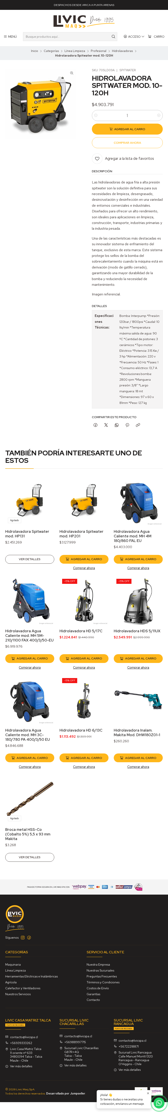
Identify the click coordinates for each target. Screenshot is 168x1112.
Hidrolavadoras (122, 51)
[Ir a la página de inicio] (84, 21)
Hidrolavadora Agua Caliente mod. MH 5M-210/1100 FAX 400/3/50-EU (29, 636)
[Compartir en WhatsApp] (116, 425)
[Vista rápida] (46, 507)
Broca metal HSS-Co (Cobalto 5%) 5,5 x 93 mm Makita (27, 834)
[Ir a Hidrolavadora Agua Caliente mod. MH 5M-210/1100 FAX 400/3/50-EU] (29, 600)
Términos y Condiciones (103, 982)
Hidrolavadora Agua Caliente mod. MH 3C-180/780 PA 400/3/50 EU (27, 735)
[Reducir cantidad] (96, 115)
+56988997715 (75, 1042)
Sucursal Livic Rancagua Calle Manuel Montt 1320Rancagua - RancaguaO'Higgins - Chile (136, 1058)
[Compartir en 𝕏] (106, 425)
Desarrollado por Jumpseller (65, 1093)
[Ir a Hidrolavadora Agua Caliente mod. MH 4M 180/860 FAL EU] (138, 501)
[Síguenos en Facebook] (29, 937)
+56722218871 (129, 1046)
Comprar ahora (84, 568)
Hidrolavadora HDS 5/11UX (137, 631)
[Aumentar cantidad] (159, 115)
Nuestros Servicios (18, 994)
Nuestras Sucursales (100, 970)
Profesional (98, 51)
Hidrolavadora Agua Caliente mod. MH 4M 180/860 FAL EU (132, 536)
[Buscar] (113, 36)
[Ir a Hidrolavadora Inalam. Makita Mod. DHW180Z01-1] (138, 700)
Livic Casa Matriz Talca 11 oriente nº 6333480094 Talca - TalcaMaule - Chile (26, 1054)
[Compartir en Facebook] (95, 425)
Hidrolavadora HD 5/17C (81, 631)
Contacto (93, 1000)
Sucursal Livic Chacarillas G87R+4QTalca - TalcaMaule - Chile (81, 1054)
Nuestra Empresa (98, 964)
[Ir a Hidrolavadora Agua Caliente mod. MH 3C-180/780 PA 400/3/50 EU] (29, 700)
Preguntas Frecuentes (102, 976)
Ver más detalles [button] (21, 1066)
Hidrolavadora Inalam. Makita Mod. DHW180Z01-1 (137, 732)
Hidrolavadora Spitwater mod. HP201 (81, 533)
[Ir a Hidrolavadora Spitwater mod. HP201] (84, 501)
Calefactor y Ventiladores (22, 988)
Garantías (93, 994)
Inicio (34, 51)
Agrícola (11, 982)
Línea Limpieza (75, 51)
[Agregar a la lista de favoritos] (46, 495)
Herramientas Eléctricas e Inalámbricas (31, 976)
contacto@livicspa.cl (24, 1037)
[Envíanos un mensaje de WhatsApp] (159, 1103)
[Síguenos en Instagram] (23, 937)
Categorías (51, 51)
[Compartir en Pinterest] (127, 425)
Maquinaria (13, 964)
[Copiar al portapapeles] (138, 425)
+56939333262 (21, 1043)
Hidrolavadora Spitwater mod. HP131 (27, 533)
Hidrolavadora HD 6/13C (81, 730)
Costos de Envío (98, 988)
